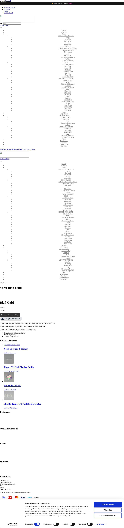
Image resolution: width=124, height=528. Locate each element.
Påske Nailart (68, 110)
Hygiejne (68, 86)
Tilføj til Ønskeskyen (12, 319)
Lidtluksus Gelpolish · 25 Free (68, 48)
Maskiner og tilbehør (68, 87)
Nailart (68, 89)
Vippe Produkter (64, 115)
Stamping (68, 94)
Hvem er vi (3, 433)
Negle (64, 34)
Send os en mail (5, 472)
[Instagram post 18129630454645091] (15, 417)
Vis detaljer (100, 524)
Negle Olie (68, 91)
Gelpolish (66, 47)
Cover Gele (67, 68)
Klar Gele (68, 73)
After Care (68, 128)
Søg (1, 23)
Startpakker (67, 45)
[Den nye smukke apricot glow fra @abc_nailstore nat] (77, 419)
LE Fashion (67, 55)
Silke (67, 121)
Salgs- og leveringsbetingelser (9, 436)
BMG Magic (68, 52)
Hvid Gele (68, 70)
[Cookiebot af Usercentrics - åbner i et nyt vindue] (12, 524)
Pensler (68, 43)
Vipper (66, 119)
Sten (67, 96)
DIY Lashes (64, 141)
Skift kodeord (4, 454)
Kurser (64, 112)
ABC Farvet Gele (67, 64)
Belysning (68, 130)
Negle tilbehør (66, 79)
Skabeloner (67, 93)
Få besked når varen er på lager (10, 315)
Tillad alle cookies (108, 504)
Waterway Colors (67, 77)
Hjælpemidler (68, 132)
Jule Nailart (67, 108)
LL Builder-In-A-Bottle (68, 57)
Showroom (64, 146)
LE (68, 54)
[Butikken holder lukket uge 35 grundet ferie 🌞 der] (46, 418)
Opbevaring (67, 41)
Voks (63, 139)
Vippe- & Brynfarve (68, 137)
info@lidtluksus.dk (13, 149)
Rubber (68, 59)
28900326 (3, 149)
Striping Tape (68, 100)
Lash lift (66, 117)
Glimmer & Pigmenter (68, 84)
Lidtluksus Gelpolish (68, 50)
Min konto (23, 149)
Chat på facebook (5, 466)
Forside (64, 30)
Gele (66, 63)
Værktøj (67, 103)
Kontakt (2, 439)
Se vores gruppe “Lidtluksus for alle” (11, 469)
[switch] (56, 524)
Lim (68, 134)
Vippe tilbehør (66, 127)
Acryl (68, 38)
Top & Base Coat (67, 61)
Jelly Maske (64, 114)
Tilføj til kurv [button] (14, 371)
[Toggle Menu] (1, 27)
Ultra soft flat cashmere (68, 123)
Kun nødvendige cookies (107, 515)
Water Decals (68, 105)
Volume (67, 125)
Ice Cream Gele (68, 71)
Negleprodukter (66, 36)
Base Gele (68, 66)
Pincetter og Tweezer (67, 135)
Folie (67, 82)
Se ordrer (3, 451)
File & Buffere (67, 80)
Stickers (67, 98)
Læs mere (13, 353)
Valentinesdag (68, 107)
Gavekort (64, 142)
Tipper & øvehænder (68, 101)
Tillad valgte (108, 510)
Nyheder (64, 32)
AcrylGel (68, 39)
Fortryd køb (31, 149)
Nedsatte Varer (63, 144)
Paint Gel (68, 75)
